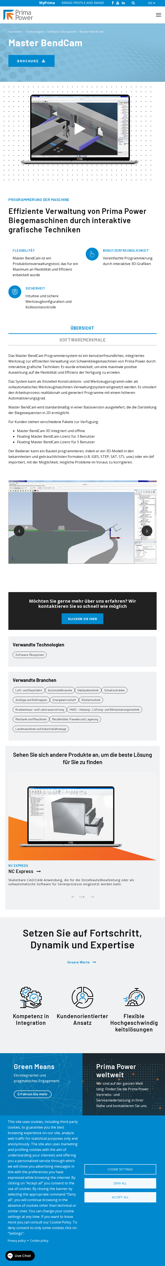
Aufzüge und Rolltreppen (31, 700)
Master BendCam (92, 32)
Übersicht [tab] (82, 328)
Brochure (28, 61)
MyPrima (47, 2)
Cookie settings (120, 1169)
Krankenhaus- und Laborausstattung (39, 709)
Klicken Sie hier (82, 619)
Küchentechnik (91, 700)
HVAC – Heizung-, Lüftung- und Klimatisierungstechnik (104, 709)
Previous (16, 528)
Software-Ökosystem (61, 32)
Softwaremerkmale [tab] (83, 339)
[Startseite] (19, 15)
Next (144, 528)
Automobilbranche (60, 690)
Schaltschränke (114, 690)
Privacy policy (17, 1241)
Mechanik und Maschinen (31, 719)
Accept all (120, 1197)
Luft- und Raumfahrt (28, 690)
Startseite (15, 32)
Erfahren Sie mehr (33, 1094)
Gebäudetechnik (88, 690)
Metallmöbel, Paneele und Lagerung (75, 719)
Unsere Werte (78, 962)
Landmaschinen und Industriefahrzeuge (40, 729)
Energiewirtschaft (64, 700)
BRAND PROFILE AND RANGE (83, 3)
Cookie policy (39, 1241)
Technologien (34, 32)
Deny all (120, 1183)
